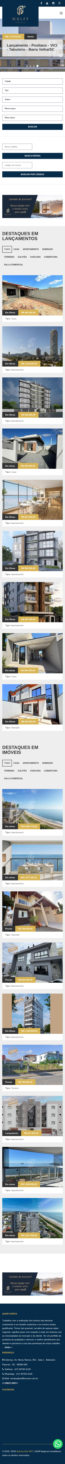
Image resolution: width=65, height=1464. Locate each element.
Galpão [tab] (22, 257)
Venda (30, 36)
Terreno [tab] (9, 257)
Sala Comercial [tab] (13, 264)
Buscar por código (32, 174)
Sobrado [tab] (47, 249)
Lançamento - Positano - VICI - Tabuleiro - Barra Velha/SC (32, 47)
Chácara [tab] (35, 257)
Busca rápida (33, 156)
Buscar (32, 127)
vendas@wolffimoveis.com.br (24, 1378)
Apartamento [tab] (31, 249)
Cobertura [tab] (50, 257)
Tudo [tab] (7, 249)
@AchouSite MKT (25, 1451)
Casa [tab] (16, 249)
